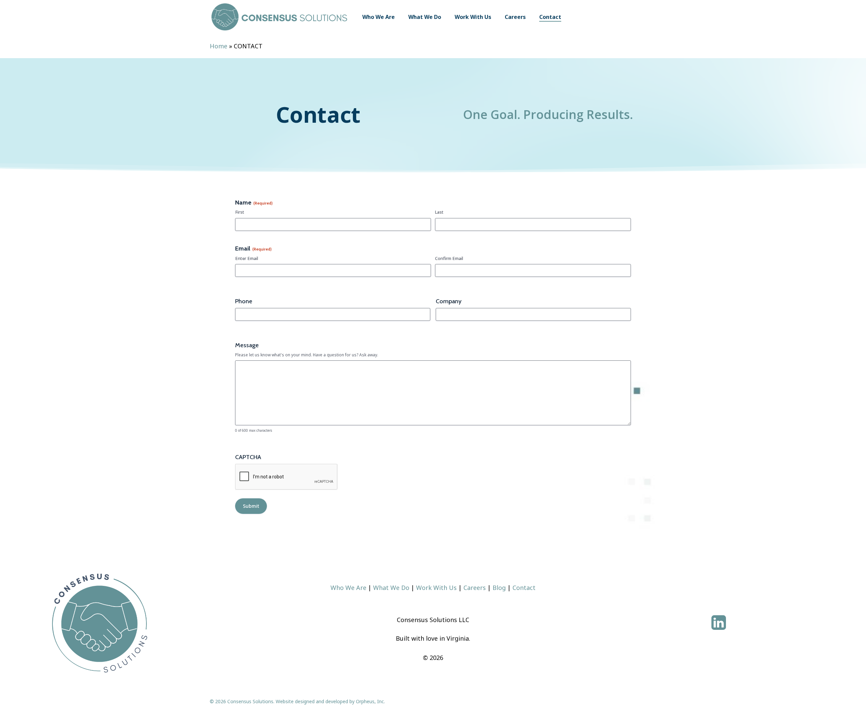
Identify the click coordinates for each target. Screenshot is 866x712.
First (239, 212)
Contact (523, 588)
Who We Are (348, 588)
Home (218, 46)
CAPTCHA (248, 457)
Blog (499, 588)
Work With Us (436, 588)
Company (448, 301)
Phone (243, 301)
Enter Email (246, 258)
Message (247, 345)
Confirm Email (449, 258)
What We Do (391, 588)
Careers (474, 588)
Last (439, 212)
